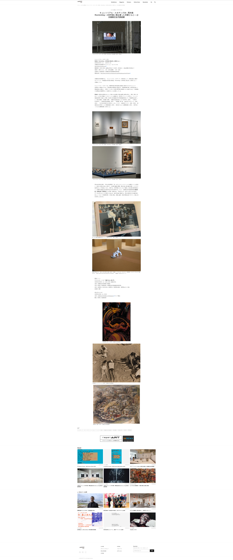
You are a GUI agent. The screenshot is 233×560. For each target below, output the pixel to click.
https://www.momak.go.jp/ (100, 66)
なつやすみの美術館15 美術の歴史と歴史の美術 (139, 485)
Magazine (121, 2)
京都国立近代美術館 (107, 430)
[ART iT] (82, 548)
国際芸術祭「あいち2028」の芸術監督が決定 (86, 510)
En (151, 2)
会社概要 (102, 546)
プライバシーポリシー (105, 548)
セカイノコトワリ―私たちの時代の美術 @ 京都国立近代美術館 (142, 466)
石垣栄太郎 (120, 430)
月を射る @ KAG (133, 529)
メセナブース (119, 548)
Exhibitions (114, 2)
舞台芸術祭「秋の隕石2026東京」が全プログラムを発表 (114, 510)
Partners (129, 2)
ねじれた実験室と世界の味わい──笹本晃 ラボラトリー (140, 510)
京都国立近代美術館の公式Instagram (105, 295)
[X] (80, 552)
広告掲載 (102, 553)
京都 (101, 430)
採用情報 (118, 546)
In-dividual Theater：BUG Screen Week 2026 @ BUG (114, 466)
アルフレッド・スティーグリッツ (84, 430)
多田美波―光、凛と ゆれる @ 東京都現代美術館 (86, 529)
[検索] (155, 2)
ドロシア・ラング (95, 430)
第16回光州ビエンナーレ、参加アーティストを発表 (113, 529)
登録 (152, 550)
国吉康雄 (114, 430)
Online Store (137, 2)
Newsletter (145, 2)
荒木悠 (125, 430)
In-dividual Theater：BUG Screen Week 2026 (86, 466)
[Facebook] (86, 552)
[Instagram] (83, 552)
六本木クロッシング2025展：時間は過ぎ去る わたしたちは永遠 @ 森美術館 (90, 486)
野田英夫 (129, 430)
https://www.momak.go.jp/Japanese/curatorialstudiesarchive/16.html (115, 73)
